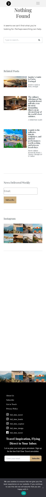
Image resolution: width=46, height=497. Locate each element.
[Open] (8, 228)
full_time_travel (8, 225)
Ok (23, 493)
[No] (43, 487)
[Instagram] (11, 231)
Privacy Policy (12, 409)
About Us (10, 396)
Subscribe (10, 200)
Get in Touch (11, 404)
